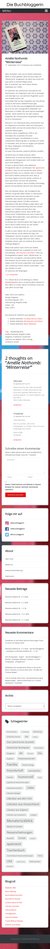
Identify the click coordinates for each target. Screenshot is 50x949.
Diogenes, (9, 337)
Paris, (24, 339)
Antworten (17, 405)
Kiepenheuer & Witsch (14, 788)
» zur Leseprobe (11, 274)
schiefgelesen (10, 913)
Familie (12, 764)
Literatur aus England (17, 809)
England (10, 759)
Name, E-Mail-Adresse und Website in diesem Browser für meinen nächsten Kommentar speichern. (23, 487)
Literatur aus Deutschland (23, 804)
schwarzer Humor (12, 342)
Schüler (32, 838)
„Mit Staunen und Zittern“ (25, 253)
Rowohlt (10, 838)
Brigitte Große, (25, 334)
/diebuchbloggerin (17, 529)
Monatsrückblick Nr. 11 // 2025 (17, 620)
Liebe (30, 787)
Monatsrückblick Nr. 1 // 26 (15, 608)
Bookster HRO (10, 888)
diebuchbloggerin (17, 523)
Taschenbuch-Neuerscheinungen (20, 856)
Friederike (37, 65)
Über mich (9, 559)
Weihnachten (35, 861)
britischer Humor (13, 737)
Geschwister (34, 770)
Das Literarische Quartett (20, 742)
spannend (14, 844)
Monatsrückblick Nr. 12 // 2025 (17, 614)
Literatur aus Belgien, (13, 339)
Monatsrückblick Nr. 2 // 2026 (16, 602)
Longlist (33, 815)
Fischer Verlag (27, 765)
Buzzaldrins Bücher (12, 899)
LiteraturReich (10, 910)
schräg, (30, 339)
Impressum (9, 576)
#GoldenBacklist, (17, 332)
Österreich (10, 866)
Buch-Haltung (10, 891)
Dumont (30, 754)
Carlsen (35, 737)
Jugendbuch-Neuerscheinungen (18, 782)
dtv (21, 753)
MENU (6, 11)
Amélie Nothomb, (12, 334)
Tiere (40, 855)
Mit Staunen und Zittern (33, 321)
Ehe (40, 753)
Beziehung (37, 732)
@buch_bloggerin (17, 534)
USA (9, 861)
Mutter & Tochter (14, 826)
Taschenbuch (16, 850)
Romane (26, 65)
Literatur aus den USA (19, 798)
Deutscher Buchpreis (18, 747)
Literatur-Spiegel (13, 793)
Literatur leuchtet (12, 906)
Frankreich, (17, 337)
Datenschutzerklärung (14, 570)
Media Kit (9, 565)
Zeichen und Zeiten (12, 925)
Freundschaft (15, 770)
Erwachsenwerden (26, 758)
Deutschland (38, 748)
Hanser (10, 777)
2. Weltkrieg (25, 732)
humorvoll (25, 777)
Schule (21, 838)
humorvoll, (26, 337)
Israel (39, 777)
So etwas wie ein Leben (33, 319)
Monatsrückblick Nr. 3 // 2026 (16, 597)
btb (26, 736)
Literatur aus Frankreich (16, 815)
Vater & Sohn (21, 862)
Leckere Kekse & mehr (13, 902)
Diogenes (10, 753)
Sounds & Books (11, 917)
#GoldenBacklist (11, 282)
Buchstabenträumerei (13, 895)
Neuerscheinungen (19, 832)
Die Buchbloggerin (25, 4)
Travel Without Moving (14, 921)
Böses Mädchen (30, 324)
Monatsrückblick (20, 820)
